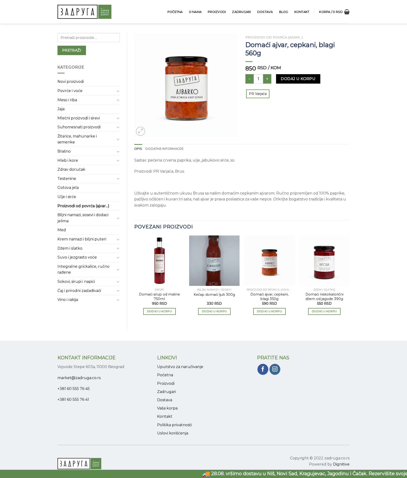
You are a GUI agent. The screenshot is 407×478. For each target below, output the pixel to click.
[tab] (138, 149)
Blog (283, 12)
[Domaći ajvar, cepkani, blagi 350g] (269, 260)
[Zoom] (140, 131)
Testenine (66, 178)
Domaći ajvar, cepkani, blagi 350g (269, 296)
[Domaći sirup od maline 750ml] (159, 260)
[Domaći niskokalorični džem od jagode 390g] (324, 260)
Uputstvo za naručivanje (180, 367)
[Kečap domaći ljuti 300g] (214, 260)
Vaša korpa (167, 408)
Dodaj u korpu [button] (159, 311)
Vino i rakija (67, 299)
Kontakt (301, 12)
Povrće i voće (69, 91)
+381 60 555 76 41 (73, 399)
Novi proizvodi (70, 81)
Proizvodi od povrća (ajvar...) (83, 206)
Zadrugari (241, 12)
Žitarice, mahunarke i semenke (77, 139)
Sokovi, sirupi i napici (76, 281)
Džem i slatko (69, 248)
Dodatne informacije (164, 148)
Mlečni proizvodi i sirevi (78, 118)
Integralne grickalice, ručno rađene (83, 269)
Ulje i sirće (66, 196)
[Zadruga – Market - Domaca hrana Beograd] (86, 12)
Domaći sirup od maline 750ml (159, 296)
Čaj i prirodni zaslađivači (79, 290)
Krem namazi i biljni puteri (81, 239)
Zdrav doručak (71, 169)
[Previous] (134, 279)
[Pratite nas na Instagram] (275, 369)
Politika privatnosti (174, 425)
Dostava (265, 12)
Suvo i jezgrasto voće (77, 257)
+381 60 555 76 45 (73, 388)
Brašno (64, 151)
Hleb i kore (67, 160)
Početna (175, 12)
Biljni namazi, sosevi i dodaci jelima (82, 218)
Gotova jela (68, 187)
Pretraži (71, 50)
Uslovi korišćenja (172, 433)
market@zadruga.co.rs (79, 378)
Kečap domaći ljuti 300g (214, 294)
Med (61, 230)
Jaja (61, 109)
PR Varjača (258, 94)
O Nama (195, 12)
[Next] (349, 279)
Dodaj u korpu (298, 79)
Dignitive (341, 464)
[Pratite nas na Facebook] (263, 369)
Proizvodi (217, 12)
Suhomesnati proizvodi (79, 127)
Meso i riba (67, 100)
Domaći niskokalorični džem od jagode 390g (324, 296)
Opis (138, 148)
